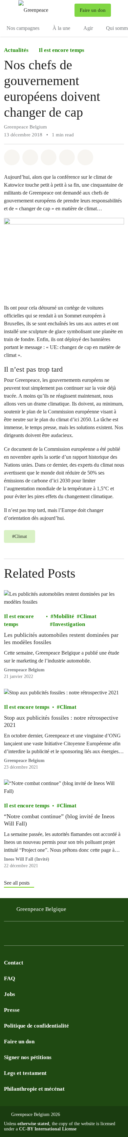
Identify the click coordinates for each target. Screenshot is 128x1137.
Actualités (16, 50)
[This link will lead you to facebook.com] (21, 935)
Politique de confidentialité (36, 1026)
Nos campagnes (23, 28)
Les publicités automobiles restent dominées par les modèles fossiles (61, 638)
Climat (88, 616)
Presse (12, 1010)
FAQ (9, 978)
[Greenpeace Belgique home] (45, 10)
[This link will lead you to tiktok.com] (47, 935)
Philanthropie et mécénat (34, 1089)
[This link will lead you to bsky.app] (34, 935)
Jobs (9, 994)
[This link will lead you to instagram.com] (8, 935)
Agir (88, 28)
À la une (61, 28)
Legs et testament (25, 1073)
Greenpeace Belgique (41, 909)
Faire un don (19, 1041)
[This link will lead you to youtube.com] (60, 935)
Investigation (69, 624)
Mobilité (63, 616)
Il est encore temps (61, 50)
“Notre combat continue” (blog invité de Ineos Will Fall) (59, 820)
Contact (13, 963)
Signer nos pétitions (28, 1057)
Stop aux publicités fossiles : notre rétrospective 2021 (61, 721)
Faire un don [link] (93, 10)
